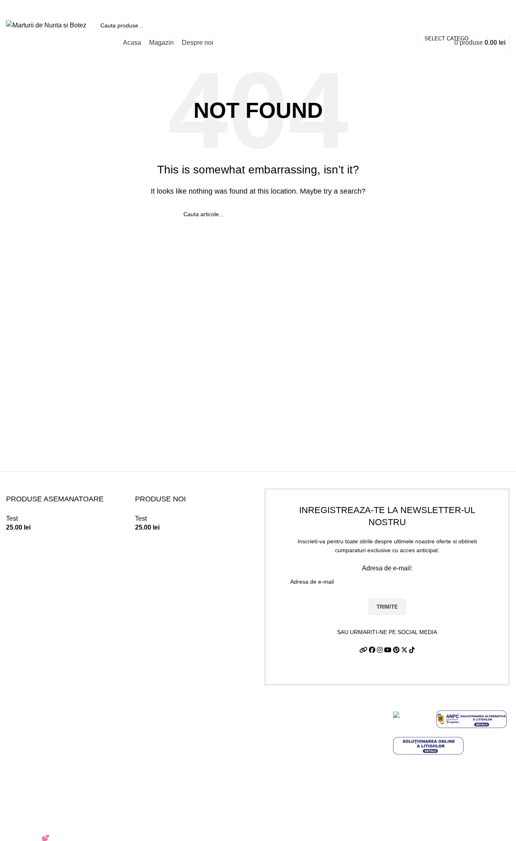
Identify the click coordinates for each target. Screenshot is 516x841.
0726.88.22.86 (69, 8)
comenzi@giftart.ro (185, 741)
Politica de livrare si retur (299, 737)
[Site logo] (46, 24)
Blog (270, 797)
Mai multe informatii (421, 802)
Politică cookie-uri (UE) (297, 752)
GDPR (273, 782)
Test (12, 518)
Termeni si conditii (290, 706)
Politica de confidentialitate (302, 722)
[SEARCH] (500, 25)
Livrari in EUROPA (291, 767)
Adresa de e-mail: (387, 568)
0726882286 (166, 706)
